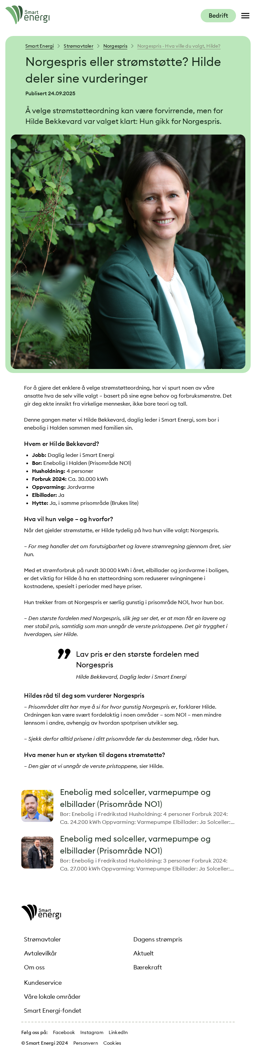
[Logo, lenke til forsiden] (27, 22)
